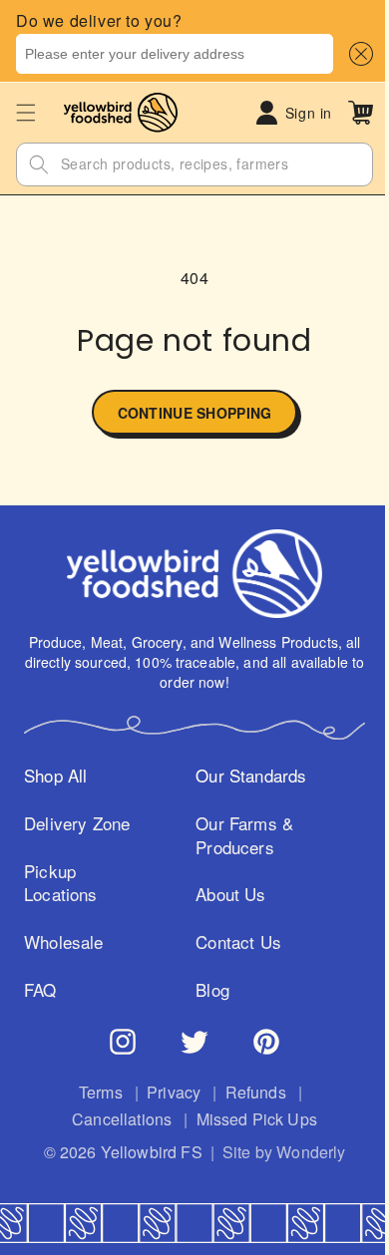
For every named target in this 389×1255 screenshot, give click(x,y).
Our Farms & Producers (238, 835)
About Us (224, 894)
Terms (93, 1092)
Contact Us (232, 942)
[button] (357, 54)
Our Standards (245, 775)
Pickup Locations (61, 883)
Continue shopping (187, 413)
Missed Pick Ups (249, 1119)
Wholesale (64, 942)
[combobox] (174, 54)
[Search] (39, 164)
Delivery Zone (77, 823)
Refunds (247, 1092)
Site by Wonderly (276, 1152)
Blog (206, 990)
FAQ (40, 990)
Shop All (55, 775)
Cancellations (115, 1119)
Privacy (167, 1092)
